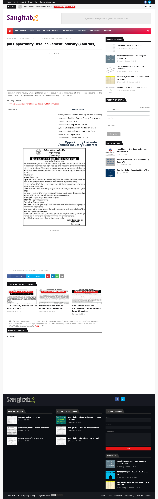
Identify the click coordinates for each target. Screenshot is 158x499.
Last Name (111, 126)
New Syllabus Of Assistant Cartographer (84, 438)
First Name (111, 118)
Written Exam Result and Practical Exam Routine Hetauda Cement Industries (86, 308)
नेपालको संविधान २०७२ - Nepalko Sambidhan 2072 (132, 473)
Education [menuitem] (35, 31)
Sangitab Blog (30, 496)
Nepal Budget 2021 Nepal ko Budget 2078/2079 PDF (132, 150)
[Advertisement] (54, 72)
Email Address (113, 110)
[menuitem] (10, 31)
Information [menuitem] (20, 31)
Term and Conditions (47, 2)
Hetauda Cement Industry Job (22, 38)
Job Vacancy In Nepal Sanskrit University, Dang (76, 131)
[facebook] (145, 2)
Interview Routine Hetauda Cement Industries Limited (51, 307)
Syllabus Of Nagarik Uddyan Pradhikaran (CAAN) (77, 128)
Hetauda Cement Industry (21, 270)
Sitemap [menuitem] (107, 31)
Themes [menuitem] (81, 31)
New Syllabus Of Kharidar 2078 (30, 438)
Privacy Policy (33, 2)
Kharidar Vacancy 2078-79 (68, 121)
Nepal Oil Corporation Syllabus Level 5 (132, 87)
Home (9, 2)
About (16, 2)
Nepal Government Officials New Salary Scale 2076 (133, 160)
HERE (37, 326)
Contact (23, 2)
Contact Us (118, 496)
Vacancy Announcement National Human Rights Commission (34, 104)
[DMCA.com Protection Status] (57, 496)
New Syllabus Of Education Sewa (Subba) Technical (84, 418)
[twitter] (149, 2)
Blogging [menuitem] (94, 31)
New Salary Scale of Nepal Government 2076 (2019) (133, 78)
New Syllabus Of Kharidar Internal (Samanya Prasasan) (80, 115)
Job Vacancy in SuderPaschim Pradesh (38, 7)
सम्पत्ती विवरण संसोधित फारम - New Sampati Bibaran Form (131, 57)
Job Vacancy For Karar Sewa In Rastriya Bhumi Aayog (79, 118)
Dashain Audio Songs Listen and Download (130, 67)
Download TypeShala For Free (129, 45)
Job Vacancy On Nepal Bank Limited (72, 124)
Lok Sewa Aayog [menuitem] (50, 31)
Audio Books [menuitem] (67, 31)
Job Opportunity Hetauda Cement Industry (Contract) (22, 307)
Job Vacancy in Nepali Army (69, 134)
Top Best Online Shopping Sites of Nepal (134, 170)
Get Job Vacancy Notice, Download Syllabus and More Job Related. (106, 19)
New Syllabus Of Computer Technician (83, 427)
